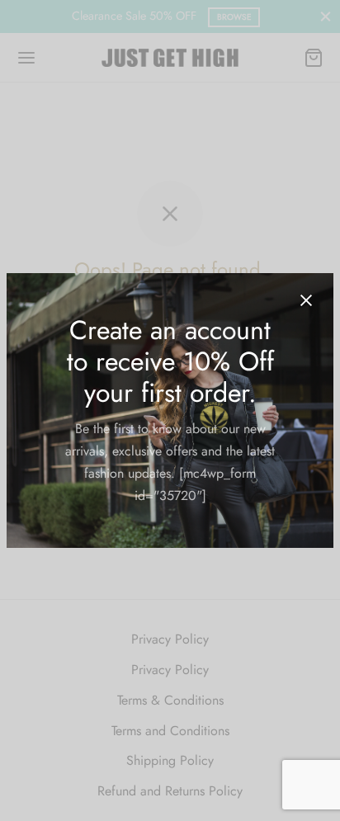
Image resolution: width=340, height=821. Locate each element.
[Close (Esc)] (306, 300)
